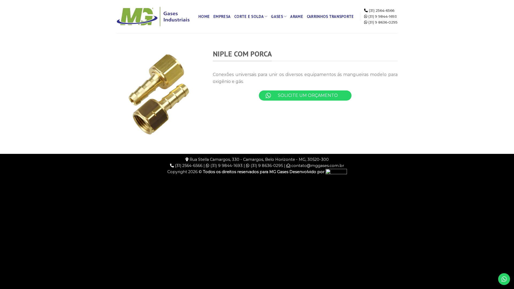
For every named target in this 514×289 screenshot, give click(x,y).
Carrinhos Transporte (330, 16)
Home (204, 16)
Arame (296, 16)
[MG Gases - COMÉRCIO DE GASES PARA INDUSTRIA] (153, 16)
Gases (277, 16)
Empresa (221, 16)
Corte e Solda (249, 16)
